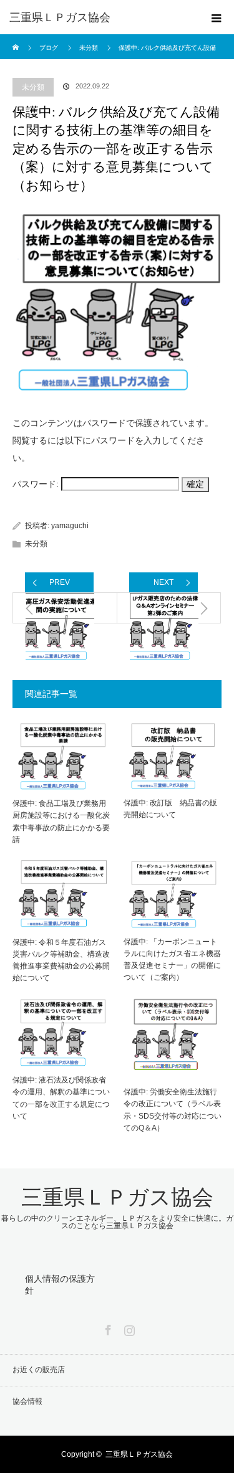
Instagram (128, 1328)
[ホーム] (16, 39)
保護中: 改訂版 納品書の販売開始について (170, 808)
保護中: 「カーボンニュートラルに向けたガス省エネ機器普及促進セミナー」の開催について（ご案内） (172, 959)
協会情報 (27, 1401)
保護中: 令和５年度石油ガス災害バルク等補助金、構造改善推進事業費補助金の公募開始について (61, 960)
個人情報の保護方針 (60, 1284)
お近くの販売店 (38, 1369)
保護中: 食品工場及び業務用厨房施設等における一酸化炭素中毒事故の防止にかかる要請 (61, 821)
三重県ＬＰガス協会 (59, 17)
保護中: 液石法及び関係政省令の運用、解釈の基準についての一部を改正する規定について (61, 1098)
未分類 (33, 87)
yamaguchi (70, 525)
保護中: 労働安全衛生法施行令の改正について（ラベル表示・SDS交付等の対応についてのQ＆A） (173, 1109)
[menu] (216, 17)
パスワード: (36, 484)
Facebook (106, 1328)
